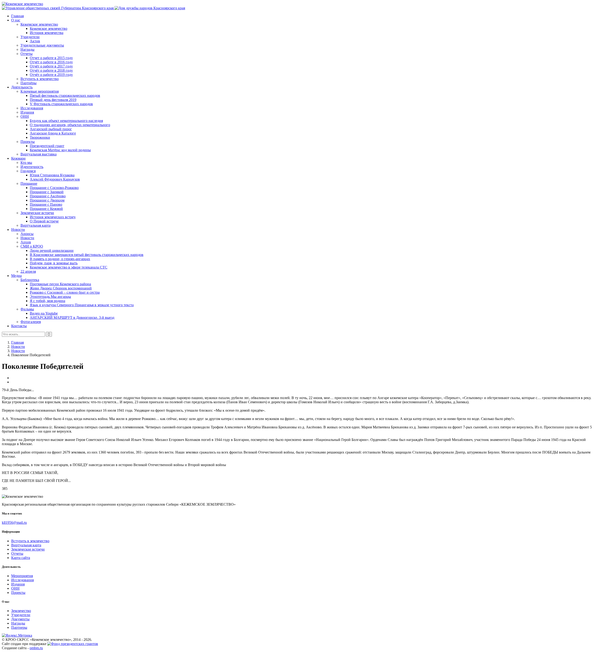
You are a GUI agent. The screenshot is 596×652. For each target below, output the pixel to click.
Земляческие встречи (37, 213)
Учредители (30, 37)
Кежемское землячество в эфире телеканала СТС (68, 267)
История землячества (46, 33)
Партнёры (28, 83)
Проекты (27, 142)
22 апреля (28, 271)
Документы (20, 619)
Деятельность (22, 87)
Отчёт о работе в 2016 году (51, 62)
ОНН (24, 116)
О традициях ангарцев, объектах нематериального (70, 125)
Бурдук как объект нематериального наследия (66, 121)
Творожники (40, 137)
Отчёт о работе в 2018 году (51, 70)
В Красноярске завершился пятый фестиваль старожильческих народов (86, 255)
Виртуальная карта (35, 225)
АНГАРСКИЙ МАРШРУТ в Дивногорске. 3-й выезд (72, 317)
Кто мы (26, 163)
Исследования (31, 108)
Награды (27, 49)
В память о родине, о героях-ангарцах (60, 259)
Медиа (16, 276)
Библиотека (29, 280)
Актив (35, 41)
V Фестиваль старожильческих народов (61, 104)
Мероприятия (22, 576)
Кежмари (18, 158)
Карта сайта (20, 558)
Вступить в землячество (39, 79)
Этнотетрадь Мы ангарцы (50, 297)
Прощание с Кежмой (46, 209)
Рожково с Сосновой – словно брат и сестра (65, 292)
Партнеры (19, 627)
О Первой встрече (44, 221)
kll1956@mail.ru (14, 522)
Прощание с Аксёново (48, 196)
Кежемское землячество (39, 24)
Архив (25, 242)
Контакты (19, 326)
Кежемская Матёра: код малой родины (60, 150)
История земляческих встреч (52, 217)
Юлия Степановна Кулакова (52, 175)
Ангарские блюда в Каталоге (53, 133)
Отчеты (26, 54)
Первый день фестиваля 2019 (53, 100)
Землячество (21, 611)
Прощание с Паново (46, 204)
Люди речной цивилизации (52, 250)
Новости (18, 230)
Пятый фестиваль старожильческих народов (65, 95)
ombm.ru (36, 648)
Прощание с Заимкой (47, 192)
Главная (17, 16)
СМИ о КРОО (31, 246)
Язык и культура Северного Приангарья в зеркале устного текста (82, 305)
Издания (27, 112)
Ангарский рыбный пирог (51, 129)
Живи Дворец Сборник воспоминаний (61, 288)
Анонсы (27, 234)
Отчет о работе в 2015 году (51, 58)
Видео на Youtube (44, 313)
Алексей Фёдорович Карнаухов (55, 179)
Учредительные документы (42, 45)
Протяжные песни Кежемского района (60, 284)
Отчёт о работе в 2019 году (51, 75)
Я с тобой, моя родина (47, 301)
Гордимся (28, 171)
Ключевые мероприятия (39, 91)
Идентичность (31, 167)
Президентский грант (47, 146)
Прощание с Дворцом (47, 200)
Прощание (28, 183)
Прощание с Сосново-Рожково (54, 188)
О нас (15, 20)
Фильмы (27, 309)
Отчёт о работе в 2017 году (51, 66)
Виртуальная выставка (38, 154)
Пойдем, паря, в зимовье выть (54, 263)
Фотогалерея (30, 322)
